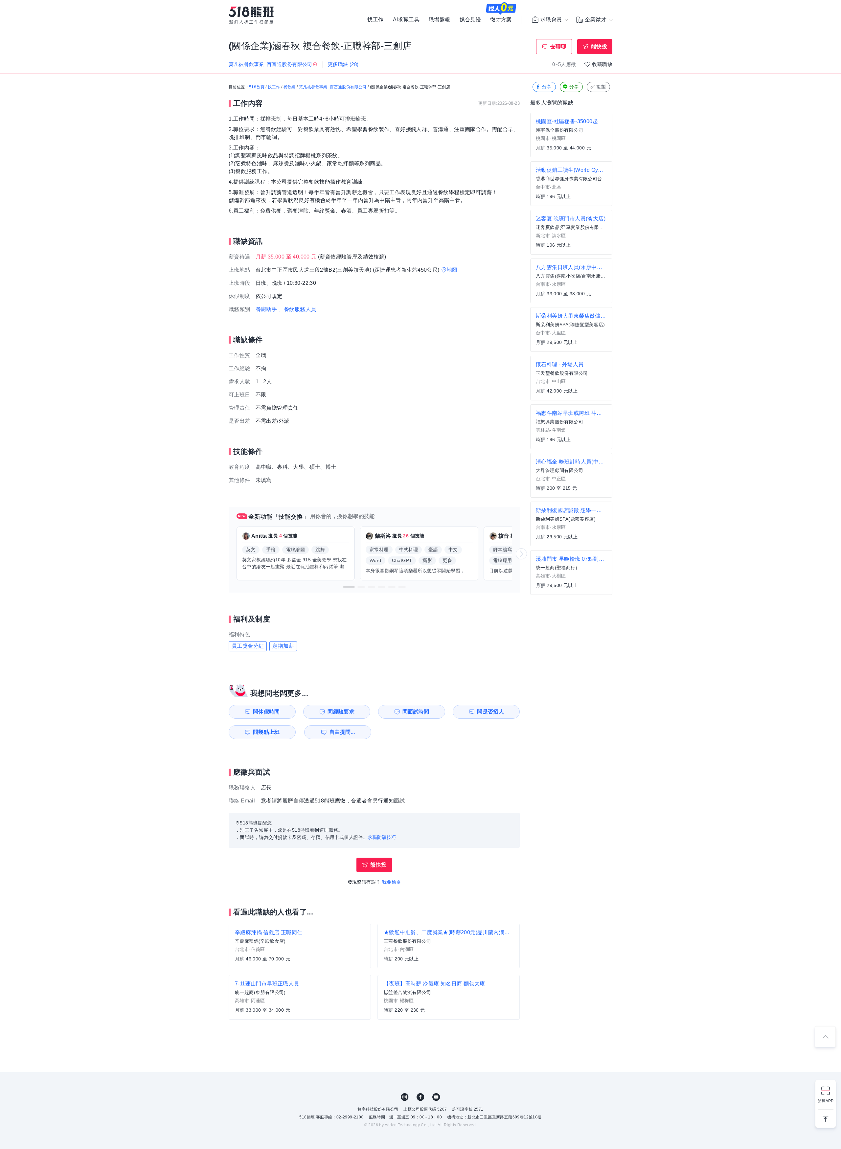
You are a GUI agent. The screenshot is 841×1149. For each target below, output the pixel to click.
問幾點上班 (266, 732)
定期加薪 (283, 646)
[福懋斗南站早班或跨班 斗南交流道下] (571, 427)
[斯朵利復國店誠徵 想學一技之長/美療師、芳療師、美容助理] (571, 524)
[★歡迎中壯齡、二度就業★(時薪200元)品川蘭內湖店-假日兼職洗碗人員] (448, 946)
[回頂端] (825, 1036)
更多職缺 (343, 64)
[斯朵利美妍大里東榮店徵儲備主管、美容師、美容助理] (571, 329)
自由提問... (342, 732)
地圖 (452, 270)
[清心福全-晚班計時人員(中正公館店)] (571, 475)
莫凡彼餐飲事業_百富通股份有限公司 (333, 87)
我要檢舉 (391, 882)
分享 (547, 86)
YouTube (436, 1097)
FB (420, 1097)
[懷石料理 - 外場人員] (571, 378)
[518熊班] (251, 15)
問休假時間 (266, 711)
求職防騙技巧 (382, 837)
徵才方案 (501, 19)
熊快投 (599, 46)
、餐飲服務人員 (297, 309)
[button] (349, 587)
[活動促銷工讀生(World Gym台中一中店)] (571, 184)
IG (405, 1097)
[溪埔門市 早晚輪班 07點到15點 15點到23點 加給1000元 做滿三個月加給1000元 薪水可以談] (571, 573)
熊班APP (825, 1101)
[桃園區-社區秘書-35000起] (571, 135)
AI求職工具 (406, 19)
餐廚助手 (266, 309)
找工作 (375, 19)
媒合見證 (470, 19)
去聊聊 (558, 46)
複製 (601, 86)
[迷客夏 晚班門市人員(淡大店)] (571, 232)
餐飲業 (290, 87)
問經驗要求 (341, 711)
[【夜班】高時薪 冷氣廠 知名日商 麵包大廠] (448, 997)
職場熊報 (439, 19)
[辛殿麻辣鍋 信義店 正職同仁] (300, 946)
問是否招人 (490, 711)
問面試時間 (415, 711)
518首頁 (256, 87)
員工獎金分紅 (248, 646)
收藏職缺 (602, 64)
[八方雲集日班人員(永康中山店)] (571, 281)
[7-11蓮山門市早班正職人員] (300, 997)
